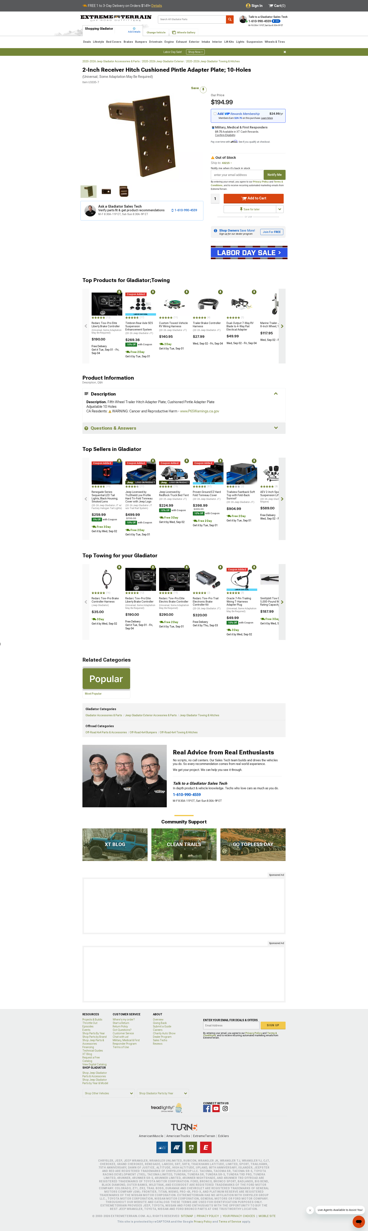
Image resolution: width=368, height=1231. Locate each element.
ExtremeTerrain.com (116, 18)
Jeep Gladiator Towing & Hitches (199, 715)
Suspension (254, 41)
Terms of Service (230, 1221)
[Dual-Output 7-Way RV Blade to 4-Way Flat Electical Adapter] (242, 304)
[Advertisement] (184, 906)
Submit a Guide (162, 1026)
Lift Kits (229, 41)
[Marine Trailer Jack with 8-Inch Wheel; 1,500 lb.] (275, 304)
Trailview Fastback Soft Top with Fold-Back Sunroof (241, 496)
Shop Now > (195, 51)
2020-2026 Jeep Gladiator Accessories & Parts (111, 61)
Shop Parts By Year (93, 1033)
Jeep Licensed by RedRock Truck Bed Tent (174, 495)
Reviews (157, 1043)
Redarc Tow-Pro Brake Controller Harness (105, 602)
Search (230, 19)
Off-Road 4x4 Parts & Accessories (106, 732)
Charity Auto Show (164, 1033)
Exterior (194, 41)
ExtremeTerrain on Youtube (216, 1108)
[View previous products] (85, 326)
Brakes (128, 41)
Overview (158, 1019)
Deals (87, 41)
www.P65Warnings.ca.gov (199, 411)
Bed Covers (113, 41)
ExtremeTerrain (204, 1136)
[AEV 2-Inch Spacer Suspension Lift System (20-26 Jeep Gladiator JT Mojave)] (275, 472)
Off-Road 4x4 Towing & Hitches (179, 732)
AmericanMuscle (151, 1136)
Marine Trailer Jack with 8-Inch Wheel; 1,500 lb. (274, 325)
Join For (272, 232)
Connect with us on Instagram (225, 1108)
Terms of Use (121, 1047)
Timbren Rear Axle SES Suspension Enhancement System (139, 328)
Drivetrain (155, 41)
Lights (240, 41)
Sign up (273, 1025)
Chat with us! (120, 1036)
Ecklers (223, 1136)
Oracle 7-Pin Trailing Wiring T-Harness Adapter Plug (241, 605)
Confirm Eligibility (225, 135)
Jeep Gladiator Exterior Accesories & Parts (151, 715)
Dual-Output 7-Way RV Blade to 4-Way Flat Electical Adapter (240, 326)
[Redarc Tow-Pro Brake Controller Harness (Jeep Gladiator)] (107, 579)
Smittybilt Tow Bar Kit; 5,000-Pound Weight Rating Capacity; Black (273, 601)
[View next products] (282, 326)
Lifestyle (98, 41)
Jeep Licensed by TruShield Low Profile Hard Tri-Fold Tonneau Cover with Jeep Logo (139, 500)
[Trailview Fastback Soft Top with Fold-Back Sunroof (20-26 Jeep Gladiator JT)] (242, 472)
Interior (217, 41)
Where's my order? (124, 1019)
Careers (157, 1029)
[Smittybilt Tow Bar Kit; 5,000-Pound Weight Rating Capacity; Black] (275, 579)
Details (156, 6)
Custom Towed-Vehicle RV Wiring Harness (173, 326)
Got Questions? (122, 1029)
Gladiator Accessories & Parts (103, 715)
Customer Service (123, 1033)
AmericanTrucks (178, 1136)
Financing (88, 1047)
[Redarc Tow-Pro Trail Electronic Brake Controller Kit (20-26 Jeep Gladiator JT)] (208, 579)
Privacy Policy (261, 181)
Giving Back (160, 1023)
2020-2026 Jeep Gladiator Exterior (163, 61)
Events (86, 1029)
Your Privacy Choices (239, 1216)
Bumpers (141, 41)
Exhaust (181, 41)
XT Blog (87, 1054)
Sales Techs (160, 1040)
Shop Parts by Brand (94, 1036)
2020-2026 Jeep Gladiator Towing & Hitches (213, 61)
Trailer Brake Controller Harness (207, 326)
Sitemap (187, 1216)
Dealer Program (162, 1036)
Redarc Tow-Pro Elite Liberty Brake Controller (107, 328)
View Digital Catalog (94, 1064)
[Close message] (285, 52)
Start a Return (121, 1023)
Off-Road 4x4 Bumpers (143, 732)
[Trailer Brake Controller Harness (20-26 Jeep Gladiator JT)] (208, 304)
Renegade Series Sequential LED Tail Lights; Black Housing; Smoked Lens (107, 500)
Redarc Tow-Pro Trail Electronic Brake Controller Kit (207, 603)
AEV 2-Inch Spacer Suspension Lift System (274, 496)
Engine (169, 41)
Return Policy (120, 1026)
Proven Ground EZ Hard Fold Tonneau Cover (207, 495)
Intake (206, 41)
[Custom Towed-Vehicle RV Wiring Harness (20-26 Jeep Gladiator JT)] (174, 304)
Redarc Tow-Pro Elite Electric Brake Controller (174, 603)
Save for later (251, 209)
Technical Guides (92, 1050)
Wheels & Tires (275, 41)
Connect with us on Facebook (206, 1108)
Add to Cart (256, 198)
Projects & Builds (92, 1019)
